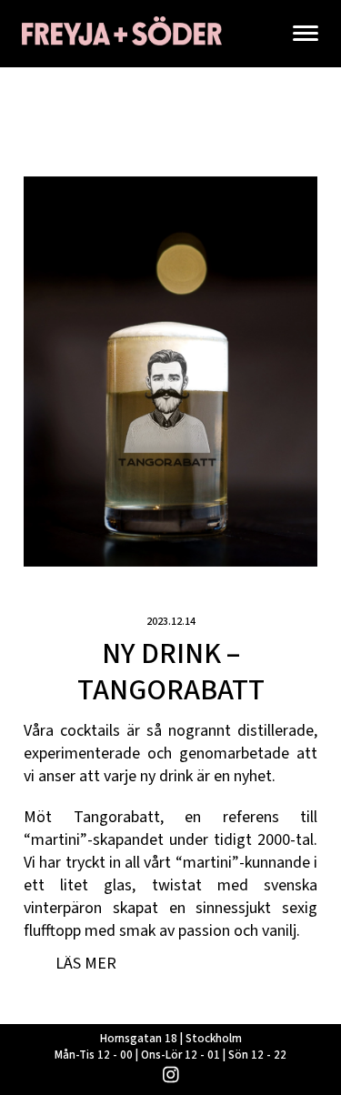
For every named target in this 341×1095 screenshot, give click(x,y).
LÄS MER (85, 963)
